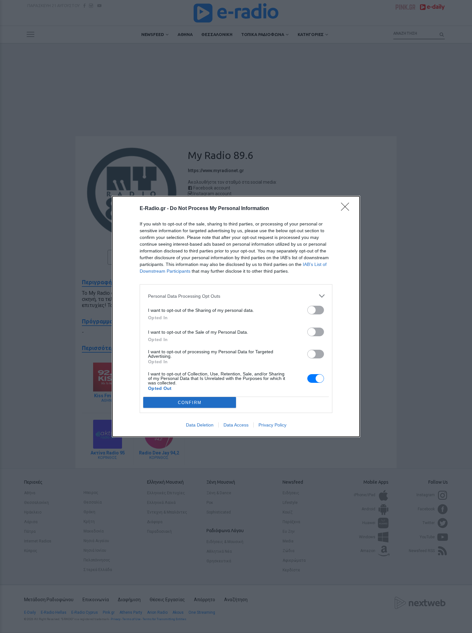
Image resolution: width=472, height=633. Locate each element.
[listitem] (236, 296)
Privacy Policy (272, 424)
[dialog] (236, 316)
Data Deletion (200, 424)
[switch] (315, 310)
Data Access (236, 424)
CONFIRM (190, 402)
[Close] (347, 209)
